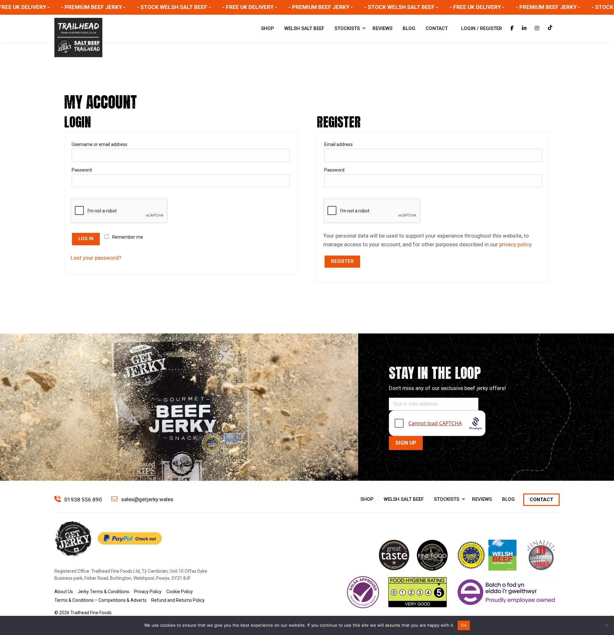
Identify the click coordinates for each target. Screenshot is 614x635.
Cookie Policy (179, 591)
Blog (409, 28)
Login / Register (481, 28)
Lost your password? (96, 258)
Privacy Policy (147, 591)
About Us (63, 591)
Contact (437, 28)
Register (342, 261)
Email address (349, 144)
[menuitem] (267, 28)
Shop (267, 28)
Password (92, 169)
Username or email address (110, 144)
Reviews (382, 28)
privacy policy (515, 244)
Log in (85, 238)
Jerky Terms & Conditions (103, 591)
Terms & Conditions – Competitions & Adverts (100, 600)
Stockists (347, 28)
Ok (464, 625)
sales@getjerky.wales (146, 499)
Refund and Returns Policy (178, 600)
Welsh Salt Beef (304, 28)
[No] (606, 625)
